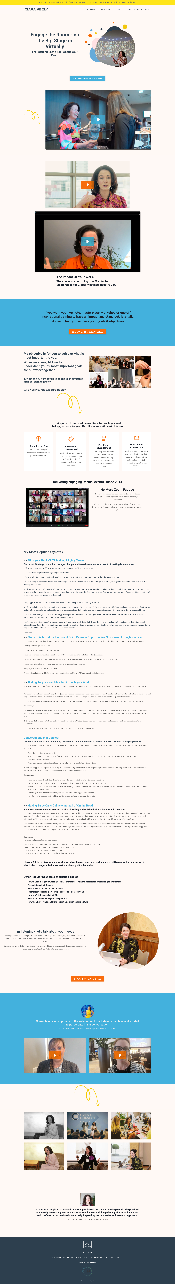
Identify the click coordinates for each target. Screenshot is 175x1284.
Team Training (91, 9)
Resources (130, 9)
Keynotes (119, 9)
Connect (147, 9)
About (139, 9)
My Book (109, 1257)
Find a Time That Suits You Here (87, 332)
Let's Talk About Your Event (87, 979)
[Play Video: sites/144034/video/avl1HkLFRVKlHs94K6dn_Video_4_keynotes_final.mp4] (87, 185)
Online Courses (106, 9)
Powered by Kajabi (87, 1281)
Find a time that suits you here (87, 78)
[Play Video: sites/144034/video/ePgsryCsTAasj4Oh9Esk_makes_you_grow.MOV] (55, 1055)
